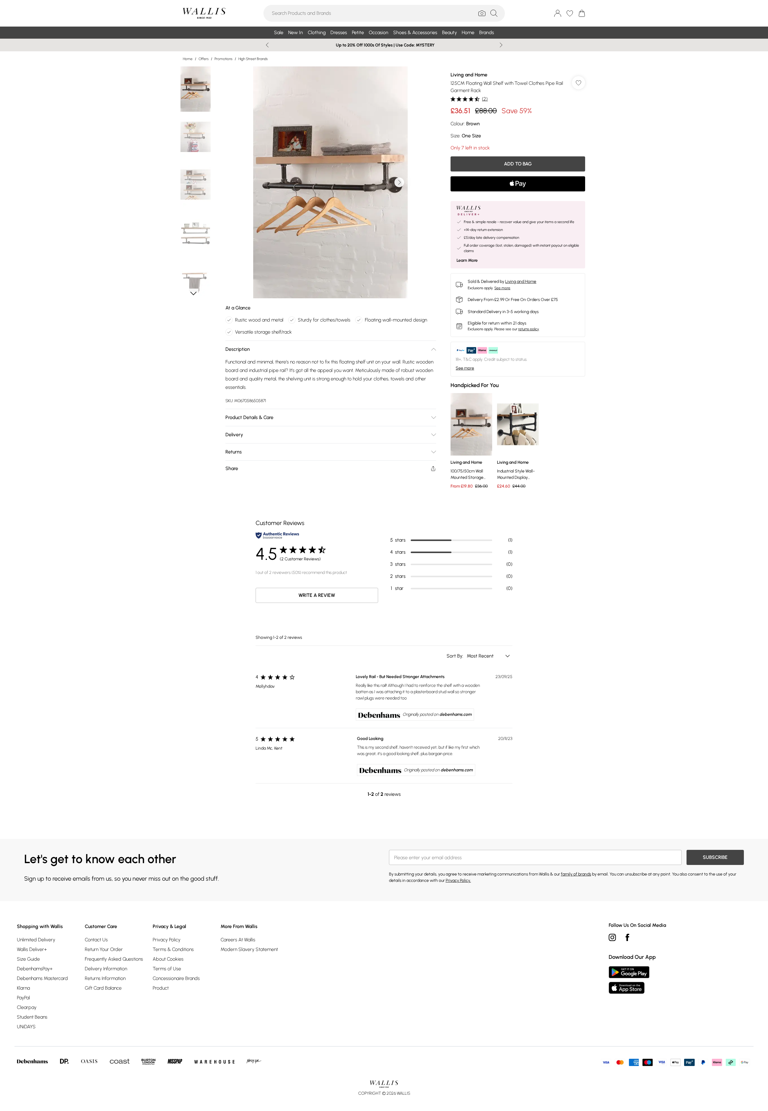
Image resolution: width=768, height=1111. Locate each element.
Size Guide (28, 959)
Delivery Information (106, 969)
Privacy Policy (166, 940)
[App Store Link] (629, 980)
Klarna (23, 988)
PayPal (23, 998)
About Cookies (168, 959)
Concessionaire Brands (176, 978)
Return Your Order (104, 949)
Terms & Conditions (173, 949)
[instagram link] (612, 937)
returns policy (528, 329)
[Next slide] (501, 45)
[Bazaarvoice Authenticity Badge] (277, 535)
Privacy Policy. (458, 880)
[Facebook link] (627, 937)
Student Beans (32, 1017)
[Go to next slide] (399, 182)
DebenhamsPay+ (35, 969)
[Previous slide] (267, 45)
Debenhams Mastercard (42, 978)
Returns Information (105, 978)
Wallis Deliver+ (32, 949)
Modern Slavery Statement (249, 949)
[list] (330, 182)
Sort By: (455, 656)
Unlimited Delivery (36, 940)
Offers (204, 59)
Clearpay (27, 1007)
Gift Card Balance (103, 988)
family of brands (576, 874)
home (188, 59)
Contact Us (96, 940)
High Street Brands (253, 59)
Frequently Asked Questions (114, 959)
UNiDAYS (26, 1026)
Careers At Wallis (238, 940)
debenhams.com (455, 714)
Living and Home (469, 75)
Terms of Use (167, 969)
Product (161, 988)
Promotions (223, 59)
